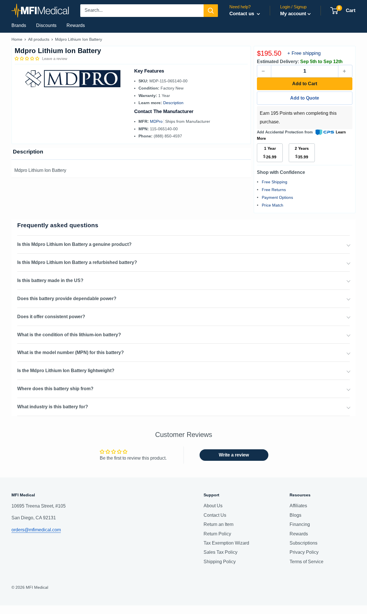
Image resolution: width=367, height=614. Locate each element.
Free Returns (274, 189)
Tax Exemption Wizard (226, 543)
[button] (27, 58)
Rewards (76, 25)
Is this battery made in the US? (50, 280)
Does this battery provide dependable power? (66, 298)
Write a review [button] (234, 454)
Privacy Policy (304, 552)
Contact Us (215, 515)
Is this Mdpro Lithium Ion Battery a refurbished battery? (77, 262)
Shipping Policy (220, 561)
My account (293, 13)
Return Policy (217, 533)
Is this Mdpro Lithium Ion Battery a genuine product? (74, 244)
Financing (300, 524)
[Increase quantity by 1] (345, 71)
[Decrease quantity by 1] (264, 71)
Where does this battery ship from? (55, 388)
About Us (213, 505)
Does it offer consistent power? (51, 316)
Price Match (272, 205)
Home (16, 39)
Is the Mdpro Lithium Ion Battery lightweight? (65, 370)
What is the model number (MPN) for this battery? (70, 352)
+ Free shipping (304, 53)
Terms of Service (306, 561)
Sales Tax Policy (220, 552)
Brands (18, 25)
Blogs (295, 515)
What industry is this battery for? (52, 406)
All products (38, 39)
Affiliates (298, 505)
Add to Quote (304, 98)
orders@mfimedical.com (36, 529)
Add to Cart (304, 83)
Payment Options (277, 197)
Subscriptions (303, 543)
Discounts (46, 25)
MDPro (157, 121)
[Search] (211, 10)
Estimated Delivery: (278, 61)
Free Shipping (274, 182)
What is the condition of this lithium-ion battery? (69, 334)
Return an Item (218, 524)
